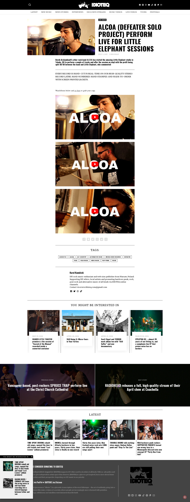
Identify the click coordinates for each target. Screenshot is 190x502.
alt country (81, 257)
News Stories (61, 12)
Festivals (154, 12)
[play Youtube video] (95, 117)
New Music (46, 12)
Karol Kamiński (77, 272)
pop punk (105, 260)
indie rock (95, 260)
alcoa (72, 257)
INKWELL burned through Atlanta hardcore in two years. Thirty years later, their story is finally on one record (67, 446)
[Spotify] (155, 5)
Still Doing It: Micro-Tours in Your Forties (77, 340)
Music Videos (115, 12)
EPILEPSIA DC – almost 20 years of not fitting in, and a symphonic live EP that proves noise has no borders (146, 344)
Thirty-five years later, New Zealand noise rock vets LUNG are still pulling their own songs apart (94, 446)
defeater (127, 257)
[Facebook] (140, 5)
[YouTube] (149, 5)
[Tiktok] (152, 5)
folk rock (84, 260)
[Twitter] (143, 5)
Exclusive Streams (96, 12)
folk (75, 260)
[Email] (161, 5)
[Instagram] (145, 5)
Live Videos (131, 12)
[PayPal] (158, 5)
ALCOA (89, 59)
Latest (34, 12)
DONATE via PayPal (34, 482)
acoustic (62, 257)
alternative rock (96, 257)
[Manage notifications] (185, 497)
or (43, 482)
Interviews (77, 12)
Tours (143, 12)
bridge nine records (113, 257)
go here (77, 90)
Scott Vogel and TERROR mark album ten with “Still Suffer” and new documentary (112, 342)
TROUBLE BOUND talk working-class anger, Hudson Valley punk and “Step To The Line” (122, 445)
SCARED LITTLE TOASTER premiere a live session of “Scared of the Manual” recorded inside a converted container (43, 344)
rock (114, 260)
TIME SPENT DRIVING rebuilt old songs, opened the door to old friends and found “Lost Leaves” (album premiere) (22, 468)
